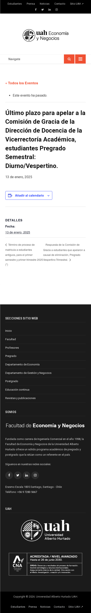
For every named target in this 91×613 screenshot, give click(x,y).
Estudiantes (15, 3)
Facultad (10, 339)
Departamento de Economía (22, 364)
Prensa (31, 3)
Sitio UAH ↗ (77, 3)
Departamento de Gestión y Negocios (28, 372)
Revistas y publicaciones (20, 398)
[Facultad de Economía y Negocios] (45, 34)
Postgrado (11, 381)
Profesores (12, 347)
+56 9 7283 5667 (27, 492)
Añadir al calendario (29, 195)
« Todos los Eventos (21, 82)
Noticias (45, 3)
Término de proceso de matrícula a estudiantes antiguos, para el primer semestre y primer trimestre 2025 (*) (24, 254)
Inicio (8, 330)
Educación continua (17, 389)
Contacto (59, 3)
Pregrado (11, 356)
